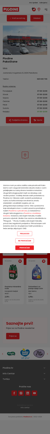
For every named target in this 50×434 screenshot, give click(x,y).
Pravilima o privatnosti (18, 210)
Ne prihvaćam (24, 241)
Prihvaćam (24, 248)
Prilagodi (24, 233)
